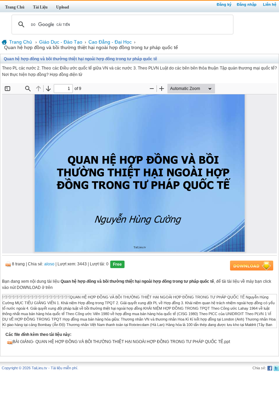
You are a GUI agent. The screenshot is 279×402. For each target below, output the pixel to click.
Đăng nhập (247, 4)
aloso (49, 264)
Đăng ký (224, 4)
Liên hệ (269, 4)
